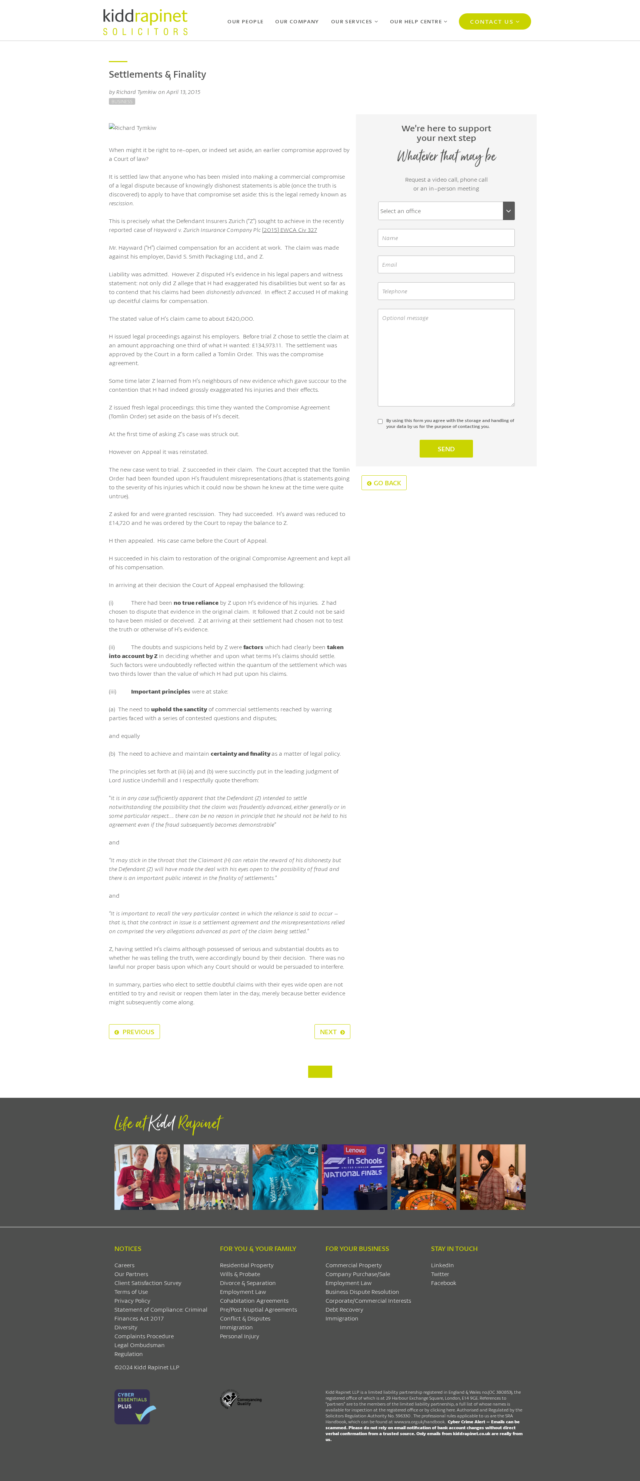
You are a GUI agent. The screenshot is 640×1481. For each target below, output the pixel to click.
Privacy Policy (132, 1300)
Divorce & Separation (248, 1282)
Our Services (352, 21)
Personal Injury (239, 1336)
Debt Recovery (344, 1309)
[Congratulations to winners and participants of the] (147, 1177)
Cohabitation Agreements (254, 1300)
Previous (137, 1031)
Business (122, 101)
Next (329, 1031)
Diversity (125, 1327)
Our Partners (131, 1274)
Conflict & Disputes (245, 1318)
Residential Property (247, 1265)
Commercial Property (354, 1265)
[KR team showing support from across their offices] (216, 1177)
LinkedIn (442, 1265)
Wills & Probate (240, 1274)
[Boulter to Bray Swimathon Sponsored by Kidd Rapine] (285, 1177)
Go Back (387, 482)
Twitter (440, 1274)
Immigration (236, 1327)
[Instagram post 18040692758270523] (424, 1177)
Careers (124, 1265)
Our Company (297, 21)
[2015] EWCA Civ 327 (289, 229)
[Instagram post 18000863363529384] (493, 1177)
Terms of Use (131, 1291)
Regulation (128, 1353)
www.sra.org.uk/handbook (419, 1421)
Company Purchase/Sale (358, 1274)
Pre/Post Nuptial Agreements (258, 1309)
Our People (245, 21)
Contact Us (491, 21)
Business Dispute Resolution (362, 1291)
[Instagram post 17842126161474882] (354, 1177)
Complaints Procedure (144, 1336)
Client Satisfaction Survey (147, 1282)
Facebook (443, 1282)
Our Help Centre (416, 21)
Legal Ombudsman (139, 1345)
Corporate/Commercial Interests (368, 1300)
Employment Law (243, 1291)
